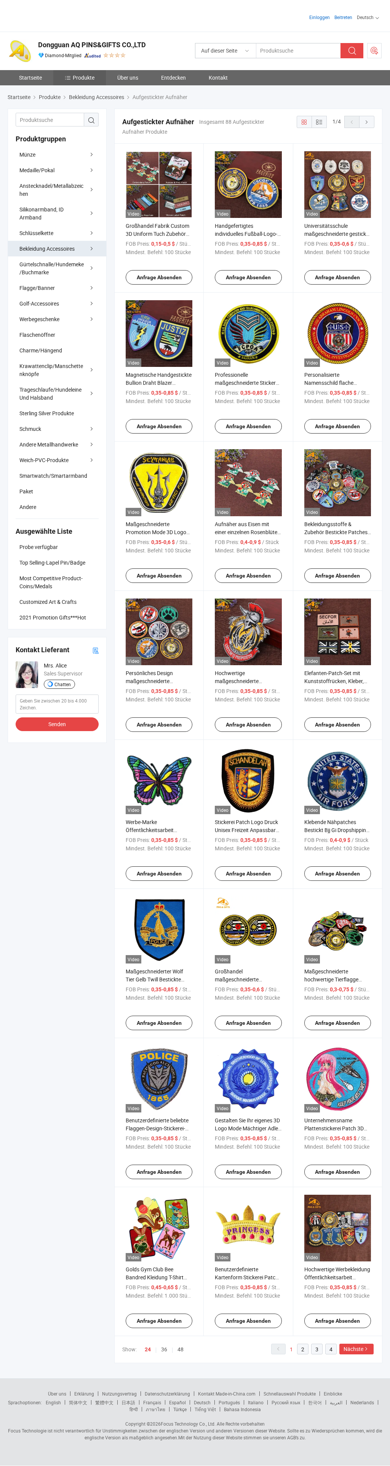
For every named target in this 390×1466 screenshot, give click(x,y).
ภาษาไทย (155, 1409)
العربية (336, 1402)
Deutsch (202, 1402)
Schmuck (30, 428)
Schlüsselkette (36, 233)
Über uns (127, 77)
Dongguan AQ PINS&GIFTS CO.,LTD (92, 45)
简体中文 (78, 1402)
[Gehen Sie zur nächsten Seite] (367, 122)
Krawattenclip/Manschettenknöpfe (51, 370)
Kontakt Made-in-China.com (227, 1394)
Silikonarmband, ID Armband (41, 213)
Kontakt (218, 77)
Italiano (256, 1402)
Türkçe (180, 1409)
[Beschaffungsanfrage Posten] (374, 50)
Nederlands (362, 1402)
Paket (26, 491)
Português (229, 1402)
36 (164, 1349)
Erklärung (84, 1394)
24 (148, 1349)
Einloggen (319, 17)
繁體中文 (104, 1402)
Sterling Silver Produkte (46, 413)
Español (177, 1402)
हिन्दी (133, 1409)
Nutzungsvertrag (119, 1394)
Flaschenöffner (37, 334)
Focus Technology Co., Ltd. (188, 1424)
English (53, 1402)
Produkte (83, 77)
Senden (57, 724)
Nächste (353, 1348)
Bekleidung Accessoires (47, 248)
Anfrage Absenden (159, 277)
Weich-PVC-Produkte (44, 460)
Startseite (30, 77)
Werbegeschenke (39, 319)
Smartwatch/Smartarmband (53, 475)
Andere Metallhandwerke (48, 444)
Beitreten (343, 17)
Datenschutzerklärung (167, 1394)
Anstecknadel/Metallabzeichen (51, 189)
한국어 (315, 1402)
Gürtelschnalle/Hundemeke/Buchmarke (51, 268)
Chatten (62, 684)
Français (152, 1402)
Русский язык (286, 1402)
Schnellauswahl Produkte (290, 1394)
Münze (27, 154)
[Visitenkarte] (96, 650)
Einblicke (333, 1394)
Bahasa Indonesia (242, 1409)
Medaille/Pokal (36, 170)
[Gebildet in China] (56, 15)
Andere (27, 507)
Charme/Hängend (40, 350)
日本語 (128, 1402)
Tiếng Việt (205, 1409)
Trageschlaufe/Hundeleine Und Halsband (50, 393)
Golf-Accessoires (39, 303)
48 (180, 1349)
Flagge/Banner (37, 287)
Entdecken (173, 77)
